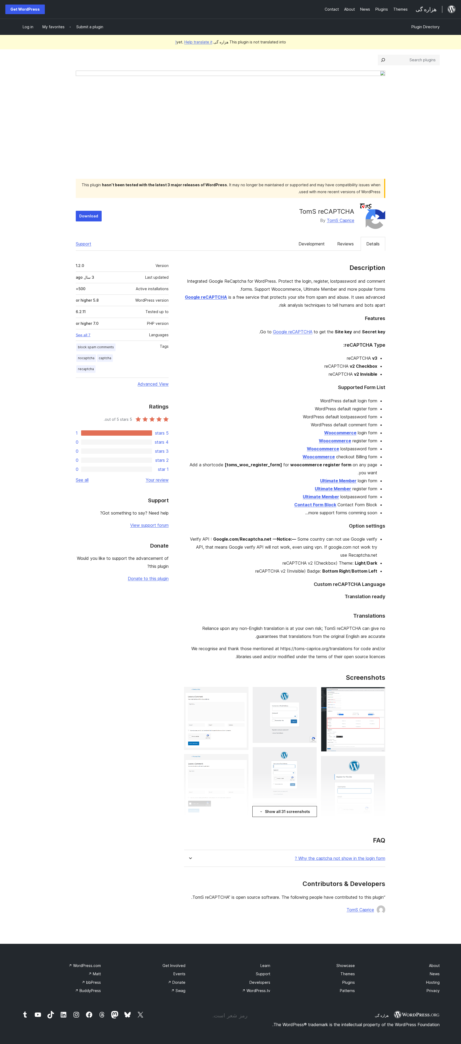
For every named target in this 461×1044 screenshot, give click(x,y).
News (435, 974)
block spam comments (96, 347)
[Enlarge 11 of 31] (309, 809)
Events (179, 974)
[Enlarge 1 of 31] (378, 694)
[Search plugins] (383, 60)
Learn (265, 965)
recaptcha (86, 369)
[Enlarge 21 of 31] (241, 761)
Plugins (348, 982)
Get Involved (173, 965)
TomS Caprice (340, 220)
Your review (157, 480)
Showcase (345, 965)
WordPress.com (85, 965)
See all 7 (83, 335)
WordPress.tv (256, 990)
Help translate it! (193, 42)
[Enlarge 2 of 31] (378, 763)
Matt (94, 974)
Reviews (345, 243)
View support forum (149, 525)
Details (373, 243)
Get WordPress (25, 9)
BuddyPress (88, 990)
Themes (347, 974)
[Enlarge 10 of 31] (309, 754)
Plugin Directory (425, 27)
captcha (105, 358)
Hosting (433, 982)
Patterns (347, 990)
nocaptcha (86, 358)
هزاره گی (382, 1015)
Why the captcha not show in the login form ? (340, 858)
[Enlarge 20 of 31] (241, 694)
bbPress (91, 982)
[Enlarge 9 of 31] (309, 694)
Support (83, 243)
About (434, 965)
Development (312, 243)
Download (88, 216)
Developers (259, 982)
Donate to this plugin (148, 578)
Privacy (433, 990)
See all (82, 480)
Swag (178, 990)
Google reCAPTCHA (292, 331)
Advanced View (153, 384)
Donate (176, 982)
